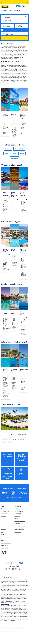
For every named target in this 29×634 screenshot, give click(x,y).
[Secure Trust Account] (23, 493)
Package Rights (17, 513)
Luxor (14, 153)
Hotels (2, 534)
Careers (16, 518)
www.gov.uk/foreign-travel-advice (7, 590)
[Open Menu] (26, 7)
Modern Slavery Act (18, 523)
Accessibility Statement (19, 525)
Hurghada (7, 148)
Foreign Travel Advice (6, 543)
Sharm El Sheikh (19, 148)
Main (2, 532)
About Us (3, 508)
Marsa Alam (14, 158)
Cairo (6, 153)
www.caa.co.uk (12, 620)
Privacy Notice (4, 513)
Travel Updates (4, 545)
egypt (10, 10)
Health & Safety (4, 548)
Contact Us (3, 516)
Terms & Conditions (18, 511)
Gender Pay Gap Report (19, 521)
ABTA (10, 601)
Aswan (22, 153)
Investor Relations (5, 511)
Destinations (4, 10)
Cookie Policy (17, 516)
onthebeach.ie (17, 532)
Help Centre (17, 508)
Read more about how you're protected (14, 497)
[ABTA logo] (18, 6)
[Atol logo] (13, 493)
